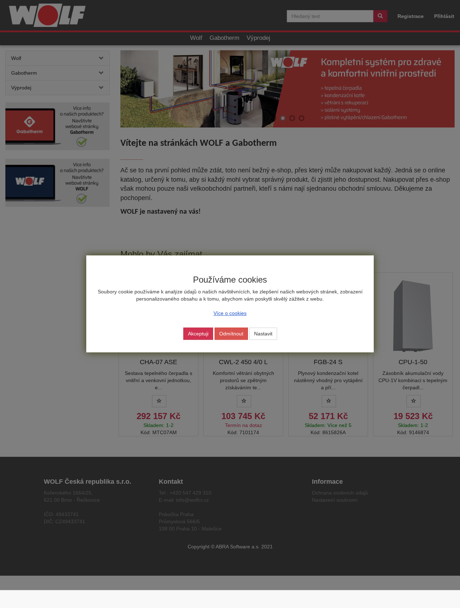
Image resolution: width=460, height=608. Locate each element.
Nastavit (263, 334)
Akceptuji (198, 334)
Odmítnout (231, 334)
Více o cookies (230, 313)
